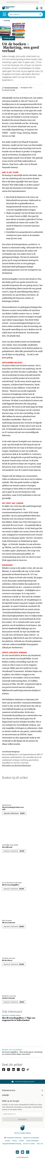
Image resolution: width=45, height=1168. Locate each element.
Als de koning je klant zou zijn (13, 808)
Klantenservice (8, 1090)
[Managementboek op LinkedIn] (17, 1152)
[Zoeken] (40, 14)
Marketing (7, 20)
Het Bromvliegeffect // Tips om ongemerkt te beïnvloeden (18, 1019)
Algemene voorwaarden (31, 1138)
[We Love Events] (9, 906)
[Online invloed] (9, 982)
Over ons (40, 1144)
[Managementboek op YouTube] (22, 1152)
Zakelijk (5, 1095)
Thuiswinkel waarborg (14, 1138)
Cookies (21, 1141)
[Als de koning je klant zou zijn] (9, 791)
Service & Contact (29, 1144)
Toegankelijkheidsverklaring (11, 1144)
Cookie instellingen (32, 1141)
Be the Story (7, 960)
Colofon (7, 1141)
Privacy (14, 1141)
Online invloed (8, 998)
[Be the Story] (9, 944)
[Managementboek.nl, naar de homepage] (8, 9)
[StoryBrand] (9, 831)
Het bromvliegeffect (10, 885)
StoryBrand (7, 847)
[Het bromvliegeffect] (9, 869)
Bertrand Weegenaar (11, 87)
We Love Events (8, 923)
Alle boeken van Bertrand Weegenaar (16, 765)
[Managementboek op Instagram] (27, 1152)
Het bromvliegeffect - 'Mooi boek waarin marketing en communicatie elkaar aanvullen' (22, 1053)
